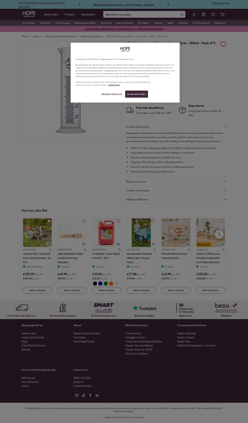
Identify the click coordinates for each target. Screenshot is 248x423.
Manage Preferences (112, 94)
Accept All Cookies (136, 94)
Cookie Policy (114, 85)
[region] (125, 72)
